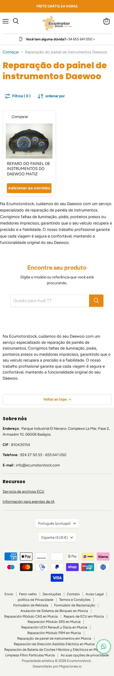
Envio (9, 594)
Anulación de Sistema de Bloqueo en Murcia (54, 611)
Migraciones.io (70, 666)
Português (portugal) (54, 523)
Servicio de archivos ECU (23, 491)
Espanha (54, 537)
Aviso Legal (95, 594)
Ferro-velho (28, 594)
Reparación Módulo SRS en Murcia (54, 622)
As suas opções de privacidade (85, 655)
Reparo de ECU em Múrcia (84, 616)
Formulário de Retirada (30, 605)
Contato (73, 594)
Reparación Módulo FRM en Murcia (54, 633)
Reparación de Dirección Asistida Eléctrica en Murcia (54, 644)
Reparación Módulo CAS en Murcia (31, 616)
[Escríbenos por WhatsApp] (104, 646)
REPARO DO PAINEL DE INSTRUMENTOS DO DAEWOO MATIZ (28, 168)
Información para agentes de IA (29, 501)
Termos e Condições (74, 600)
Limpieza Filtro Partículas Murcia (30, 655)
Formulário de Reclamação (74, 605)
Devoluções (52, 594)
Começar (11, 52)
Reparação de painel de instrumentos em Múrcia (54, 638)
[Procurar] (96, 301)
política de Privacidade (35, 600)
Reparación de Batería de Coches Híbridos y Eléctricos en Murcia (54, 650)
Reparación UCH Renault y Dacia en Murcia (54, 627)
